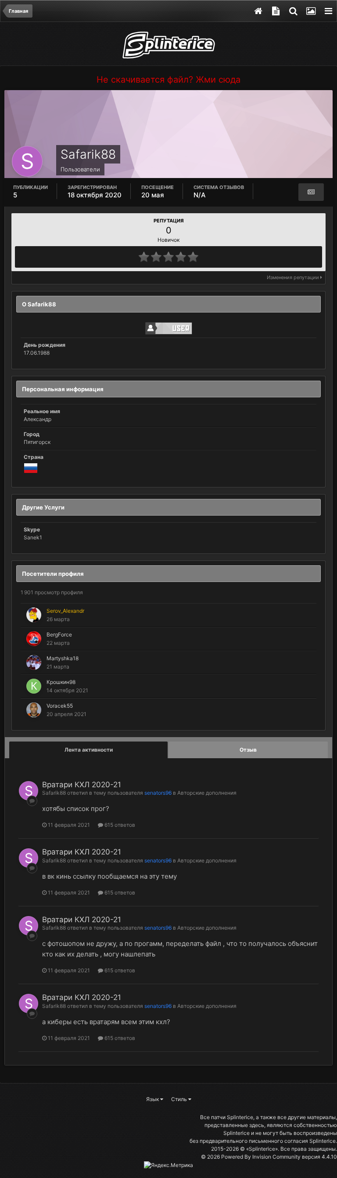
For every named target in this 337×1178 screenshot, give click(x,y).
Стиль (179, 1099)
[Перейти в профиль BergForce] (33, 638)
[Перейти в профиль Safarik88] (28, 790)
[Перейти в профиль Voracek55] (33, 709)
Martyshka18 (63, 658)
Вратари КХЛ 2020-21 (81, 784)
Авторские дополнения (207, 792)
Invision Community (276, 1156)
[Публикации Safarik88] (311, 192)
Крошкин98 (61, 682)
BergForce (59, 634)
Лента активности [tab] (89, 749)
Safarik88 (54, 792)
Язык (153, 1099)
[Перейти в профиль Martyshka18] (33, 662)
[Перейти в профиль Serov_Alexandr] (33, 614)
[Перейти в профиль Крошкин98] (33, 686)
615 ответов (119, 825)
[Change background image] (310, 11)
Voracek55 (60, 705)
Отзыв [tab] (248, 749)
